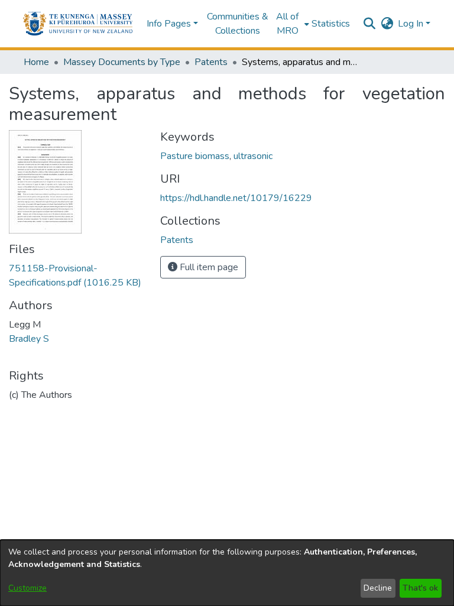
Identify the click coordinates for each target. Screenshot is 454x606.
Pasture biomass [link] (194, 156)
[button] (77, 23)
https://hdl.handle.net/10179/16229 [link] (236, 198)
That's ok (420, 588)
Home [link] (36, 62)
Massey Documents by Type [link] (121, 62)
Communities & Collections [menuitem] (237, 23)
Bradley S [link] (29, 338)
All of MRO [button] (287, 23)
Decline (378, 588)
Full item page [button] (207, 267)
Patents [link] (211, 62)
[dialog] (227, 573)
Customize (27, 588)
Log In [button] (412, 23)
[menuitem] (291, 23)
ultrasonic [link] (253, 156)
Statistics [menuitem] (331, 23)
